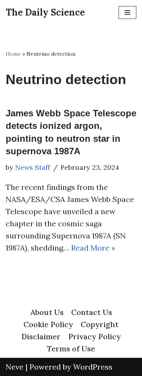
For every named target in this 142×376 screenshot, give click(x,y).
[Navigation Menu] (127, 12)
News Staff (32, 167)
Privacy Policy (94, 336)
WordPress (92, 366)
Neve (14, 366)
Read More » (93, 247)
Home (13, 53)
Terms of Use (71, 348)
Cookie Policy (48, 324)
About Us (47, 312)
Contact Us (91, 312)
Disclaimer (41, 336)
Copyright (100, 324)
